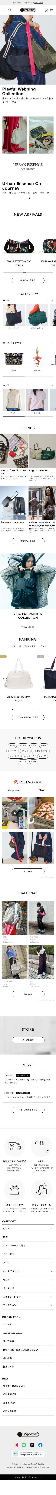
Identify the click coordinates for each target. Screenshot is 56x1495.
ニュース (7, 1324)
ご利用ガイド (9, 1394)
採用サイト (8, 1366)
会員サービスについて (14, 1386)
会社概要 (7, 1358)
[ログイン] (46, 10)
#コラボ (23, 762)
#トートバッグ (16, 756)
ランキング (8, 1288)
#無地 (33, 745)
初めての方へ (9, 1403)
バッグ (12, 646)
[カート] (51, 10)
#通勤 (43, 745)
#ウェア (42, 756)
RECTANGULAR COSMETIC (21, 261)
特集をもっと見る (28, 541)
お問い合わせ (9, 1411)
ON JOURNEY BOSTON (18, 697)
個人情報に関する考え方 (14, 1467)
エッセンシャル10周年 (14, 1245)
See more (28, 871)
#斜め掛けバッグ (40, 751)
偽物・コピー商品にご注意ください (20, 1350)
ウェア (43, 646)
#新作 (33, 762)
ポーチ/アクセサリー (28, 646)
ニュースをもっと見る (28, 1110)
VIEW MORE (28, 627)
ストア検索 (8, 1341)
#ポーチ (30, 756)
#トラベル (12, 751)
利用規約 (15, 1464)
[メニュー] (4, 10)
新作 (5, 1237)
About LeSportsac (12, 1333)
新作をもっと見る (28, 280)
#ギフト (25, 751)
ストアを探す (28, 1040)
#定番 (12, 745)
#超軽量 (23, 745)
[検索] (9, 10)
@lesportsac (14, 790)
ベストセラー (9, 1254)
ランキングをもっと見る (28, 717)
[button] (4, 152)
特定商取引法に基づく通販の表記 (38, 1467)
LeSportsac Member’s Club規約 (33, 1464)
